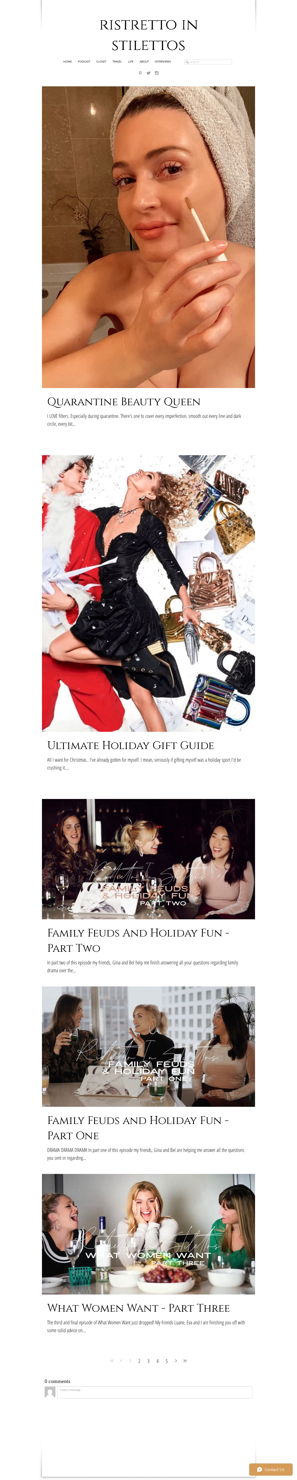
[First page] (112, 1361)
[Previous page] (121, 1361)
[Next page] (176, 1361)
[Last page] (185, 1361)
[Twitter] (148, 73)
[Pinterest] (140, 73)
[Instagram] (156, 73)
